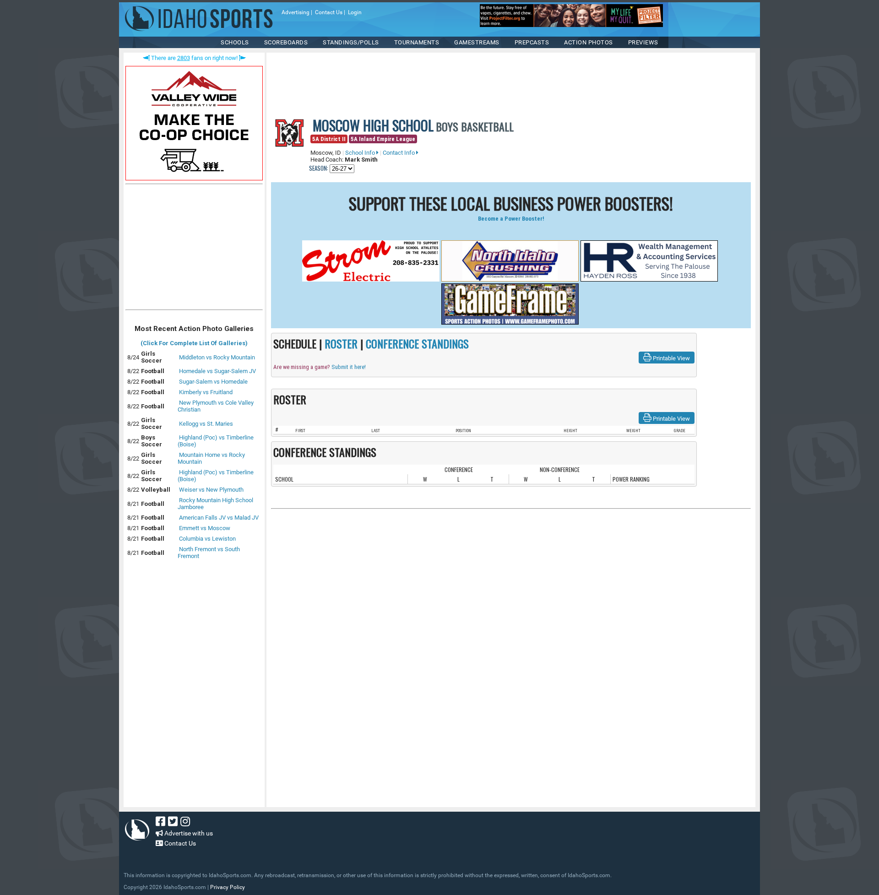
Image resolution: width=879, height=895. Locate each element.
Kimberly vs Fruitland (206, 392)
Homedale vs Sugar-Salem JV (217, 371)
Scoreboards (286, 42)
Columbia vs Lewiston (207, 538)
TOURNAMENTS (417, 42)
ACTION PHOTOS (588, 42)
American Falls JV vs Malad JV (219, 517)
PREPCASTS (532, 42)
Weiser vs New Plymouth (211, 489)
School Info (360, 152)
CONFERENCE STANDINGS (417, 343)
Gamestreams (476, 42)
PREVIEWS (643, 42)
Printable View (670, 358)
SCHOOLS (235, 42)
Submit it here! (348, 366)
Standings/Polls (351, 42)
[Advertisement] (194, 249)
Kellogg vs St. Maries (206, 423)
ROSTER (341, 343)
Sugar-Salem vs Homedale (213, 381)
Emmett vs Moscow (204, 528)
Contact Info (399, 152)
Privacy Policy (227, 887)
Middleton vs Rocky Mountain (217, 357)
